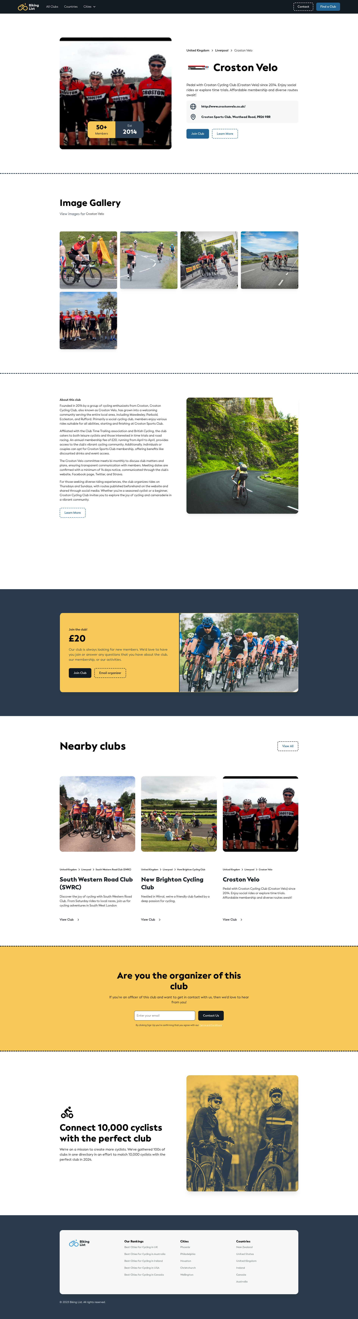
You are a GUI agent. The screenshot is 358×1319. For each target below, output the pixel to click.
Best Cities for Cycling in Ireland (143, 1261)
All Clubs (52, 7)
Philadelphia (187, 1254)
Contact (303, 7)
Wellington (186, 1275)
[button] (90, 6)
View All (287, 746)
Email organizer (110, 673)
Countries (71, 7)
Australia (242, 1281)
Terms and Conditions (211, 1025)
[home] (28, 6)
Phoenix (185, 1247)
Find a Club (328, 7)
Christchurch (188, 1268)
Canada (241, 1275)
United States (245, 1254)
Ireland (240, 1268)
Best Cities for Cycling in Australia (144, 1254)
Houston (185, 1261)
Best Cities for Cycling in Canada (144, 1275)
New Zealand (244, 1247)
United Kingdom (246, 1261)
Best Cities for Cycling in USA (141, 1268)
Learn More (225, 134)
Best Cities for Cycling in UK (141, 1247)
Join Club (197, 134)
